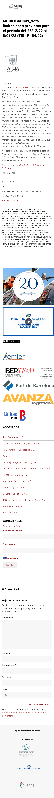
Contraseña (9, 544)
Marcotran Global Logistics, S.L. (18, 481)
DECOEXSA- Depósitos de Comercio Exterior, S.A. (27, 468)
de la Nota (31, 87)
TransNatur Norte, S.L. (13, 506)
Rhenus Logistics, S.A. (13, 487)
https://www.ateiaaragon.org (31, 246)
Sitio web (6, 677)
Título (4, 689)
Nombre (6, 653)
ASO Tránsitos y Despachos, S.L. (19, 450)
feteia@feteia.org (10, 200)
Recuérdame (11, 558)
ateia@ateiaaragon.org (32, 242)
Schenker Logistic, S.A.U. (15, 494)
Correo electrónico (11, 665)
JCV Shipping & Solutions (15, 475)
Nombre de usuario (12, 530)
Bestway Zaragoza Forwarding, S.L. (20, 462)
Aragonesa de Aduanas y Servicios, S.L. (22, 443)
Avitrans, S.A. (9, 456)
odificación (20, 87)
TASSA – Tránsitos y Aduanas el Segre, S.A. (24, 500)
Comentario (7, 617)
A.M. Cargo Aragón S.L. (14, 437)
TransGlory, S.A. (10, 512)
